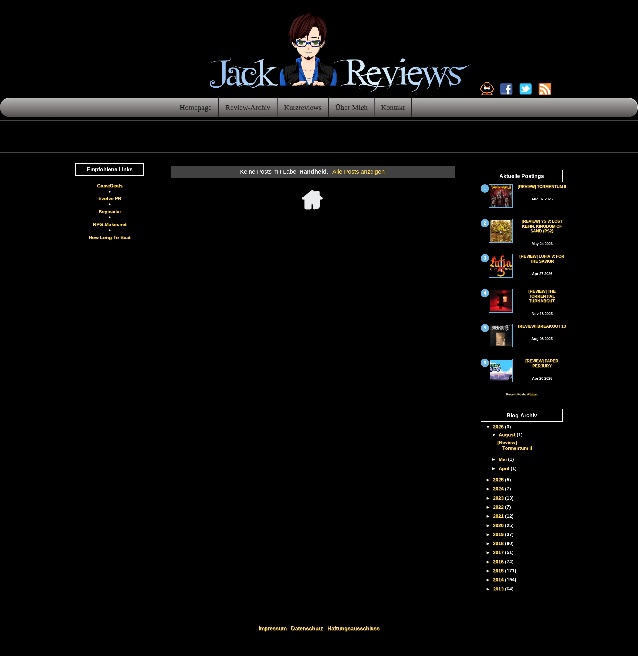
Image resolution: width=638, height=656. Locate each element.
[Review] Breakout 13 (542, 326)
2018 (499, 543)
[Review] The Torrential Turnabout (542, 296)
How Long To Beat (110, 237)
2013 (499, 588)
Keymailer (110, 211)
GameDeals (110, 185)
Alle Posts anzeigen (358, 171)
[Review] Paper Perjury (541, 363)
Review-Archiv (247, 107)
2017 (499, 552)
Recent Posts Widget (521, 394)
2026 (499, 426)
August (508, 434)
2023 (499, 498)
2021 (499, 516)
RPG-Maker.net (110, 224)
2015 (499, 570)
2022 (499, 507)
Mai (503, 459)
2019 (499, 534)
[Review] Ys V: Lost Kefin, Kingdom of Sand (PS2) (542, 226)
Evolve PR (109, 198)
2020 (499, 525)
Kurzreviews (303, 107)
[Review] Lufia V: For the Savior (541, 258)
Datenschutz (307, 628)
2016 (499, 561)
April (505, 468)
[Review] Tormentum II (542, 186)
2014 (499, 579)
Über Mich (351, 107)
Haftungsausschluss (353, 628)
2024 (499, 488)
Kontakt (393, 107)
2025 (499, 479)
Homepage (196, 107)
